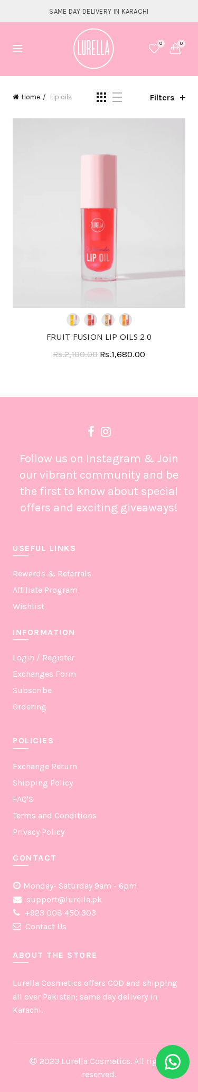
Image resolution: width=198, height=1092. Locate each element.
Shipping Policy (43, 783)
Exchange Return (45, 766)
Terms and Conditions (55, 815)
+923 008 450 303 (59, 913)
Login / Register (43, 657)
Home (31, 97)
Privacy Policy (38, 832)
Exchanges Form (44, 674)
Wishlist (160, 43)
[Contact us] (173, 1062)
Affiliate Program (45, 590)
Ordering (29, 707)
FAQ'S (23, 799)
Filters (162, 97)
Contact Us (46, 926)
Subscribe (32, 690)
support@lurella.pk (63, 899)
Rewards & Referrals (52, 573)
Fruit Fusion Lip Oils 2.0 (99, 336)
